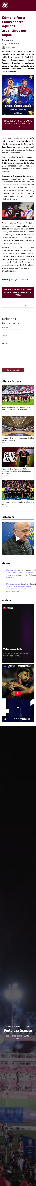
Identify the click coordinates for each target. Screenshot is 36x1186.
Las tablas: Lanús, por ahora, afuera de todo (18, 504)
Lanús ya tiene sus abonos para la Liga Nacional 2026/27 (18, 439)
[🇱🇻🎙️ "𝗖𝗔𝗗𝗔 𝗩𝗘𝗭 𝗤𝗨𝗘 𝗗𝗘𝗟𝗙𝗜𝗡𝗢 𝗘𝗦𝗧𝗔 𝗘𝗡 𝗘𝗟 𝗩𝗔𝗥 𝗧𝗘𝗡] (18, 538)
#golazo (29, 586)
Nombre (5, 327)
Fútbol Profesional (9, 40)
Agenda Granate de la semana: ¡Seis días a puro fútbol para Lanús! (16, 409)
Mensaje (5, 343)
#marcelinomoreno (18, 586)
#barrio (30, 573)
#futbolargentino (12, 589)
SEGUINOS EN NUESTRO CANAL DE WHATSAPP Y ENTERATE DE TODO (18, 124)
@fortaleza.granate (13, 570)
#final (25, 573)
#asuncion (9, 575)
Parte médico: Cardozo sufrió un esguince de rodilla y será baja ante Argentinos (16, 471)
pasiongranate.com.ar (18, 280)
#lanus (8, 573)
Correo (4, 335)
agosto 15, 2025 (8, 44)
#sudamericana (16, 573)
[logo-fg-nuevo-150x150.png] (5, 5)
